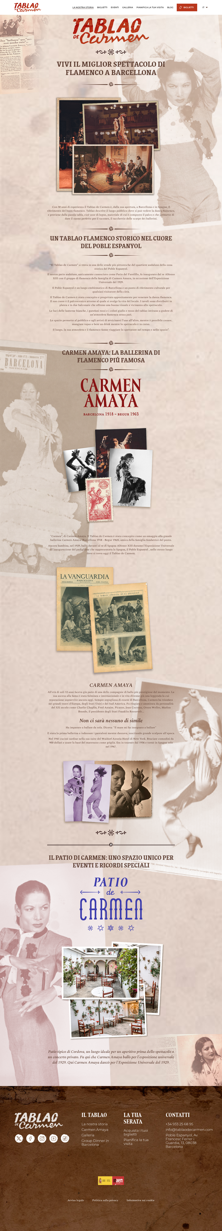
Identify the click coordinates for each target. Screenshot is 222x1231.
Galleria (88, 1135)
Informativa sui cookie (141, 1200)
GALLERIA (127, 7)
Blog (170, 7)
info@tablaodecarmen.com (187, 1130)
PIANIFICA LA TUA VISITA (150, 7)
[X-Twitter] (19, 1138)
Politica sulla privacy (105, 1200)
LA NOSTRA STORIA (83, 7)
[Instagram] (42, 1138)
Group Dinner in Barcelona (95, 1142)
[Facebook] (30, 1138)
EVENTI (115, 7)
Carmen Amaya (95, 1130)
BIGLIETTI (102, 7)
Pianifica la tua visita (136, 1142)
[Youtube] (53, 1138)
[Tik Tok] (65, 1138)
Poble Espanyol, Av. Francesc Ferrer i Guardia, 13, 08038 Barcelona (182, 1141)
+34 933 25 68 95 (179, 1124)
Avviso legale (75, 1200)
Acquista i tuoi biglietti (136, 1132)
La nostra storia (95, 1124)
